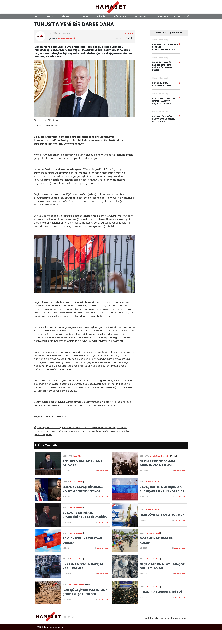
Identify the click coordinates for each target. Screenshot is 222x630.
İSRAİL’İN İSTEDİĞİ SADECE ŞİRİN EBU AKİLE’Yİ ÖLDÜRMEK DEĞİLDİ (162, 66)
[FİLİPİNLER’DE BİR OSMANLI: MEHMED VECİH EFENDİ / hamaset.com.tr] (125, 463)
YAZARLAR (140, 16)
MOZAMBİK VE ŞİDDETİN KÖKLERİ (156, 540)
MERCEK (84, 16)
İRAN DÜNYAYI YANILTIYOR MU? (162, 515)
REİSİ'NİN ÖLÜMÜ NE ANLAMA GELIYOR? (83, 463)
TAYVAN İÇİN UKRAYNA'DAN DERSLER (82, 540)
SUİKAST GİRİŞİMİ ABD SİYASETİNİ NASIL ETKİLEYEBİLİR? (85, 515)
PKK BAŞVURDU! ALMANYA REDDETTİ (162, 84)
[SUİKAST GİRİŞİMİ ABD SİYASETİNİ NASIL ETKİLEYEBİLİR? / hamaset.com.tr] (48, 514)
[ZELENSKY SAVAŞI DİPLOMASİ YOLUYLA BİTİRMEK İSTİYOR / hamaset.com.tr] (48, 489)
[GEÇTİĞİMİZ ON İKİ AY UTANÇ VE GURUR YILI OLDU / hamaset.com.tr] (125, 566)
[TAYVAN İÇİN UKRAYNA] (48, 540)
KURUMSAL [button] (160, 16)
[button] (36, 16)
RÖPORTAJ (120, 16)
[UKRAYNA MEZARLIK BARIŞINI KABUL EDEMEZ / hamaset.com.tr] (48, 566)
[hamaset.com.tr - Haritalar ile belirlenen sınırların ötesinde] (111, 6)
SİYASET (66, 16)
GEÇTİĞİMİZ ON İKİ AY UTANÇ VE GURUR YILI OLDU (162, 566)
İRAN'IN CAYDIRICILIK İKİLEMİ (162, 592)
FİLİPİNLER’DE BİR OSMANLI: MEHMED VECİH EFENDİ (158, 463)
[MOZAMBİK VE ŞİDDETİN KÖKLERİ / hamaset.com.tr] (125, 540)
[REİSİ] (48, 463)
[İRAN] (125, 591)
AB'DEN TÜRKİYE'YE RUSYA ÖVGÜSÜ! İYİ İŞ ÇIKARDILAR (163, 119)
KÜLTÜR (101, 16)
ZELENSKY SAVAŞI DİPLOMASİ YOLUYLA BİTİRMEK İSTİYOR (83, 489)
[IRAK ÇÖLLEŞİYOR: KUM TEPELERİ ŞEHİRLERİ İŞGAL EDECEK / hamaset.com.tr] (48, 591)
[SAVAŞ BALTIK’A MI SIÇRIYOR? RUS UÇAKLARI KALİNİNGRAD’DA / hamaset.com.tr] (125, 489)
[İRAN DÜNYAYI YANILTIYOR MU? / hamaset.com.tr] (125, 514)
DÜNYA (49, 16)
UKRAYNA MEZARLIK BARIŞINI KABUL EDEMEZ (83, 566)
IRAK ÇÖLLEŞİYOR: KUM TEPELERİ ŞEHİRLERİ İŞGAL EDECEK (85, 592)
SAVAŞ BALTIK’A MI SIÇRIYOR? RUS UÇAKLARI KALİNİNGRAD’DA (162, 489)
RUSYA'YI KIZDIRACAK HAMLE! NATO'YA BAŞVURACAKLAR (163, 101)
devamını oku (102, 471)
